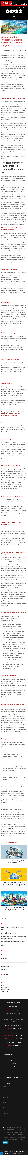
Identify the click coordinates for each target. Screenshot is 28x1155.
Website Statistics (9, 1153)
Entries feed (4, 987)
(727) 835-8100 (20, 1035)
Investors (14, 1063)
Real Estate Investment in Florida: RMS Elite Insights (13, 941)
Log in (2, 985)
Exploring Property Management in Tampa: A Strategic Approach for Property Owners (14, 909)
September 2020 (5, 966)
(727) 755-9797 (18, 1039)
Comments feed (5, 989)
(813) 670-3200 (17, 1045)
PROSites (21, 1153)
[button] (14, 16)
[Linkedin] (16, 11)
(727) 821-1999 (19, 1010)
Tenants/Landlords (14, 1072)
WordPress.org (4, 991)
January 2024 (4, 963)
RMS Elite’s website (14, 829)
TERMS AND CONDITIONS (14, 1077)
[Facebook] (12, 11)
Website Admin (15, 1151)
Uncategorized (22, 50)
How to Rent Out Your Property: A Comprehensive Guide (14, 861)
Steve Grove (7, 50)
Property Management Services (14, 1060)
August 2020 (4, 969)
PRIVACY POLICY (13, 1075)
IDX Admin (21, 1151)
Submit (5, 1142)
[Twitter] (8, 11)
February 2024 (4, 961)
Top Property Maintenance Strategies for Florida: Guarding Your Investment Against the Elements (14, 884)
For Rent (14, 1069)
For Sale (14, 1066)
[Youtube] (20, 11)
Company (14, 1058)
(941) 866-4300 (17, 1028)
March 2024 (4, 958)
